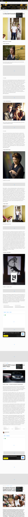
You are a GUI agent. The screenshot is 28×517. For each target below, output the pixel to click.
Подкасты (15, 2)
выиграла (11, 505)
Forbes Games (4, 2)
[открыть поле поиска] (25, 0)
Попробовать (18, 450)
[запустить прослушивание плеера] (21, 11)
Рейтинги (9, 2)
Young (26, 2)
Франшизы (12, 2)
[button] (27, 0)
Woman (22, 2)
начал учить (22, 501)
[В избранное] (12, 306)
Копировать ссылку (22, 328)
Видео (18, 2)
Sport (24, 2)
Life (19, 2)
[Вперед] (26, 266)
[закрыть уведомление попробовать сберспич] (21, 13)
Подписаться (5, 295)
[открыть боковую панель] (23, 0)
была (17, 506)
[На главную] (2, 0)
